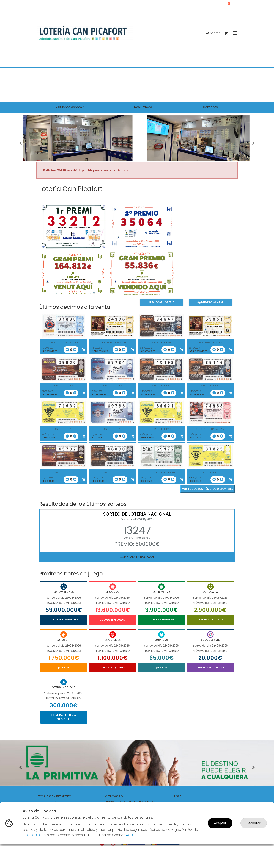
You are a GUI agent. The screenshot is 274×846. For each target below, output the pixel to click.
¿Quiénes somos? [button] (70, 107)
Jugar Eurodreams (210, 667)
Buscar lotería (162, 302)
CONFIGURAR (32, 835)
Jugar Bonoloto (210, 619)
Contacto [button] (210, 107)
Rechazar (254, 823)
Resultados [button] (143, 107)
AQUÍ (129, 835)
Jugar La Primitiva (161, 619)
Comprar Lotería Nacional (63, 717)
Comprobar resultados (137, 556)
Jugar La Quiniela (112, 667)
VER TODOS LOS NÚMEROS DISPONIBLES (207, 489)
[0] (228, 33)
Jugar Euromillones (63, 619)
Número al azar (212, 302)
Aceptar (220, 823)
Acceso (215, 33)
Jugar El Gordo (112, 620)
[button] (20, 143)
